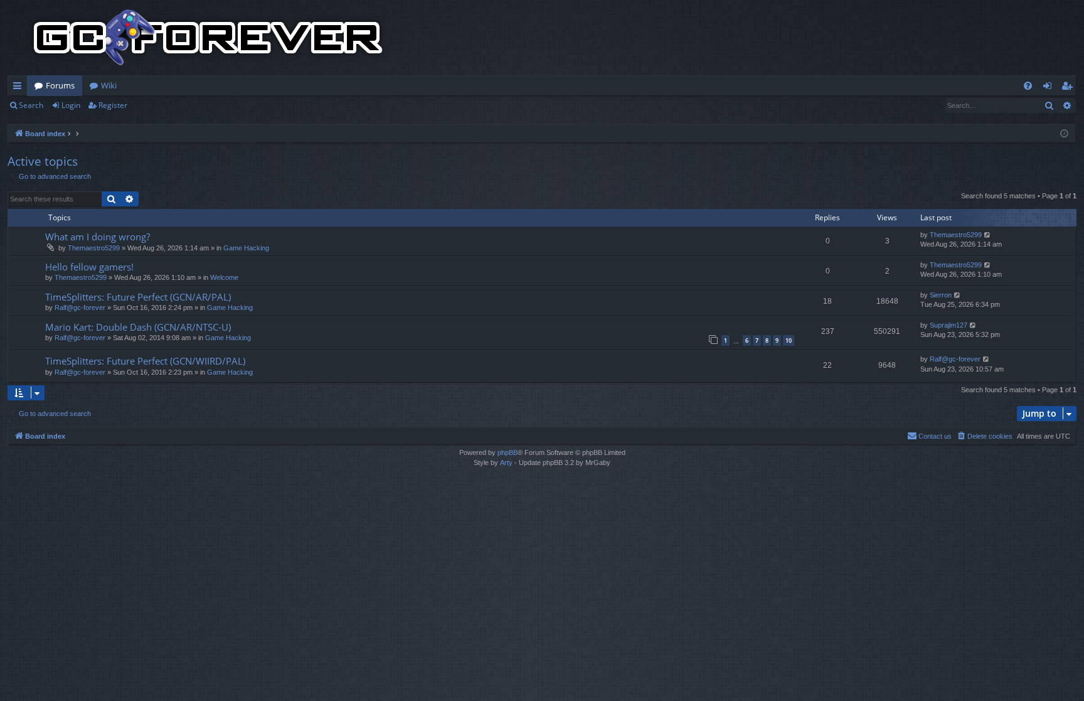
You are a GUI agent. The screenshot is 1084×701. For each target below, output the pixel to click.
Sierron (941, 295)
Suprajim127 (948, 325)
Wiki (109, 85)
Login (70, 105)
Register (112, 105)
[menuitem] (1028, 85)
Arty (506, 462)
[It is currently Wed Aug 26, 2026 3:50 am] (1064, 134)
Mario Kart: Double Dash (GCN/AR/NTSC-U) (138, 327)
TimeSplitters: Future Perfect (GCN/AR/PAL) (138, 297)
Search (31, 105)
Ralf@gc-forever (80, 307)
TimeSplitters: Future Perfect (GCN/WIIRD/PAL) (145, 361)
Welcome (224, 277)
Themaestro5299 (94, 248)
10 (788, 340)
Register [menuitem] (1069, 88)
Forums (60, 85)
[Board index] (208, 37)
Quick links (20, 88)
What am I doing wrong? (97, 236)
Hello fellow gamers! (89, 266)
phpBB (507, 452)
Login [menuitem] (1050, 88)
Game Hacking (246, 248)
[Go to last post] (988, 235)
